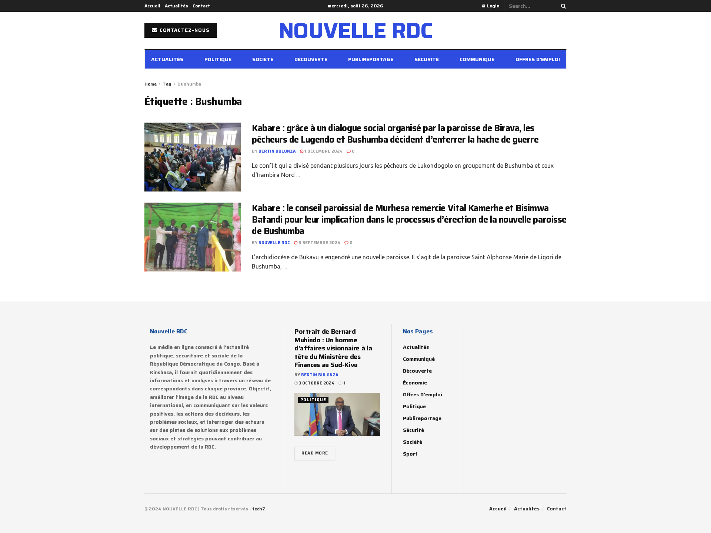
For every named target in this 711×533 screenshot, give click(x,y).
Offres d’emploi (537, 59)
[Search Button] (562, 6)
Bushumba (189, 83)
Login (493, 5)
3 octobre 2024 (316, 383)
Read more (314, 453)
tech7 (258, 508)
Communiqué (477, 59)
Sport (410, 454)
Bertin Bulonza (277, 151)
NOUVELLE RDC (355, 30)
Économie (415, 383)
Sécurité (426, 59)
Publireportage (370, 59)
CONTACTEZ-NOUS (184, 30)
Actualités (176, 5)
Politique (217, 59)
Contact (201, 5)
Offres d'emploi (422, 394)
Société (262, 59)
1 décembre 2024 (323, 151)
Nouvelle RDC (274, 243)
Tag (167, 83)
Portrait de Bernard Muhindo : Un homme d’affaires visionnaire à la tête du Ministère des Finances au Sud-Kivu (333, 348)
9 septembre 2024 (318, 243)
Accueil (152, 5)
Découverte (310, 59)
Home (150, 83)
